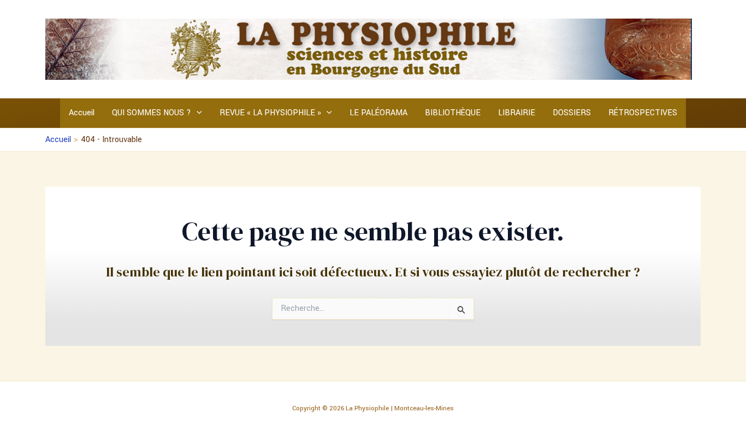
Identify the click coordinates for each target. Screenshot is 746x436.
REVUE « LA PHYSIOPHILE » (270, 113)
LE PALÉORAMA (378, 113)
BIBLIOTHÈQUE (453, 113)
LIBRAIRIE (516, 113)
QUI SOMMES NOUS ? (151, 113)
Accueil (81, 113)
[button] (196, 113)
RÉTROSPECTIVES (642, 113)
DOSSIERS (572, 113)
